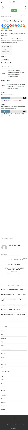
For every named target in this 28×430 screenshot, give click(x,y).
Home (2, 14)
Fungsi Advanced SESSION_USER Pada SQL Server (13, 305)
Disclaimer (21, 424)
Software (6, 14)
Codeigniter (3, 364)
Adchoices (17, 424)
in (2, 87)
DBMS (10, 14)
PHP (2, 367)
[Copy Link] (2, 28)
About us (3, 424)
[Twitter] (5, 25)
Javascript (3, 338)
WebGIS (3, 387)
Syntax (4, 49)
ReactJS (3, 383)
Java (2, 360)
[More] (8, 28)
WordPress (3, 395)
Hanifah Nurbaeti (14, 245)
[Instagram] (16, 25)
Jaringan (3, 405)
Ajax (2, 345)
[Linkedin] (8, 25)
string (6, 35)
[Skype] (5, 28)
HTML (2, 331)
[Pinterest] (10, 25)
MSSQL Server (16, 14)
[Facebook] (2, 25)
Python (2, 357)
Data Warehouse (20, 86)
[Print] (24, 25)
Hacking (3, 398)
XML (2, 379)
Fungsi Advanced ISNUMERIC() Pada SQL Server (13, 314)
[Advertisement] (14, 177)
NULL (12, 74)
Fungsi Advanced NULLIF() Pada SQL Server (12, 309)
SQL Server (4, 238)
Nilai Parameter (5, 51)
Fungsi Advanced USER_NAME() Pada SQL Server (13, 289)
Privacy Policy (13, 424)
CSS (2, 334)
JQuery (2, 341)
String (10, 238)
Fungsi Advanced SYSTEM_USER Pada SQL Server (13, 294)
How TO (3, 353)
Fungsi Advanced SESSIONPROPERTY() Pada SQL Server (13, 299)
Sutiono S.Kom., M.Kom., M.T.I (16, 21)
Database (3, 409)
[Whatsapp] (13, 25)
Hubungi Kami (7, 424)
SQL (8, 84)
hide (10, 46)
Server (10, 84)
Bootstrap (3, 402)
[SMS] (21, 25)
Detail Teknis (5, 53)
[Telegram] (18, 25)
